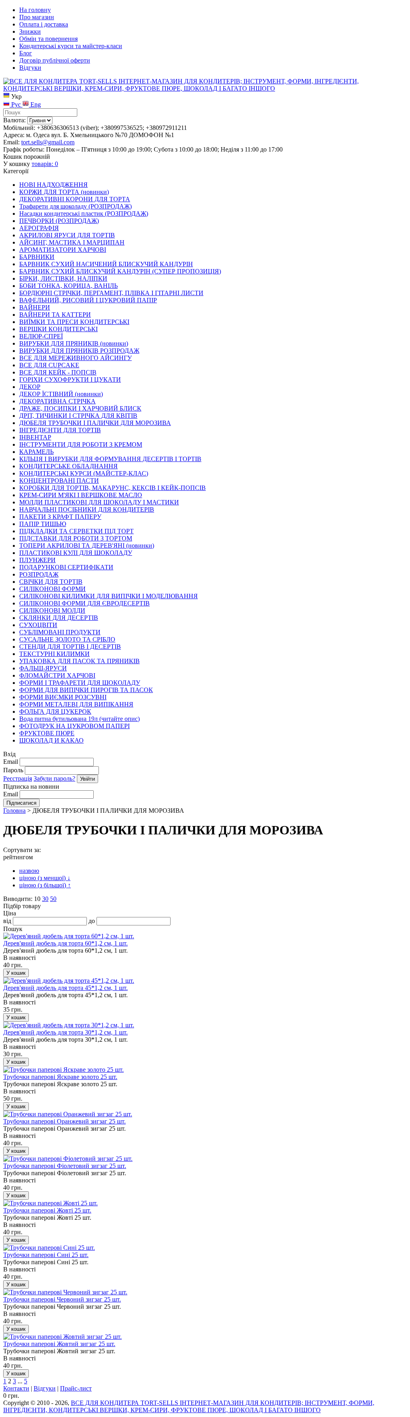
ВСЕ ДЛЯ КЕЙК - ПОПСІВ (57, 372)
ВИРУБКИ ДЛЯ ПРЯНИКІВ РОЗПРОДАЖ (79, 350)
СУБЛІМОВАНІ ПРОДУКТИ (59, 632)
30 (45, 898)
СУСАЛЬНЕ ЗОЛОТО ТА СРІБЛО (67, 639)
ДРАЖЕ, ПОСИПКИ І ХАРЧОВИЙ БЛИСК (80, 408)
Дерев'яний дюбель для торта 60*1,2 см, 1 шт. (65, 943)
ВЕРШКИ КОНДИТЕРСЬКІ (58, 329)
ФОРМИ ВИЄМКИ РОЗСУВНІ (63, 697)
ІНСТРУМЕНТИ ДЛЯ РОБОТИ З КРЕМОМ (80, 444)
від (7, 920)
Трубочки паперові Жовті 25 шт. (47, 1210)
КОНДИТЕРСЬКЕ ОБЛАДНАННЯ (68, 466)
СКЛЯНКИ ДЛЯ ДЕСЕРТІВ (58, 617)
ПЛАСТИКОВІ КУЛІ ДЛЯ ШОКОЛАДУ (75, 552)
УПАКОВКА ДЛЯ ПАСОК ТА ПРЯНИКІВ (79, 661)
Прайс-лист (76, 1388)
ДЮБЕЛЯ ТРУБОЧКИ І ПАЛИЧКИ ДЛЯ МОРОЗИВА (95, 422)
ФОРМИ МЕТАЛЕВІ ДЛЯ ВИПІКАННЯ (76, 704)
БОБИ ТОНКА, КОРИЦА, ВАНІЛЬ (68, 285)
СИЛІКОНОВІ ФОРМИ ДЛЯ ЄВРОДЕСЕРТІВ (84, 603)
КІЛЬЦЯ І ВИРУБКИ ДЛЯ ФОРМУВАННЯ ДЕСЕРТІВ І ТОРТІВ (110, 458)
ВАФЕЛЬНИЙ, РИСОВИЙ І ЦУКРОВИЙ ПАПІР (88, 300)
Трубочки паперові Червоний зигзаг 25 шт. (62, 1299)
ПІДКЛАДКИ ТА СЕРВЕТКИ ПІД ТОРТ (76, 531)
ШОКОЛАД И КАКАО (51, 740)
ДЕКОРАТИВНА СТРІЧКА (57, 401)
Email (10, 761)
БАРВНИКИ (36, 256)
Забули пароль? (54, 778)
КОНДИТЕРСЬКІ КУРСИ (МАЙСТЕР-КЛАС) (83, 473)
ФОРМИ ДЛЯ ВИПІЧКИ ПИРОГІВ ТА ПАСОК (86, 689)
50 (53, 898)
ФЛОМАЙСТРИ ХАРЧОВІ (57, 675)
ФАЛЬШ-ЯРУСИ (43, 668)
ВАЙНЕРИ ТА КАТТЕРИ (55, 314)
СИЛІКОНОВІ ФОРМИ (52, 588)
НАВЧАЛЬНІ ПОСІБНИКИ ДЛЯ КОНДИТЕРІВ (86, 509)
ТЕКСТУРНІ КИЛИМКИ (54, 653)
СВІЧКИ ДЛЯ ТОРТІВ (50, 581)
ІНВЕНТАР (35, 437)
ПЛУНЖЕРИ (37, 560)
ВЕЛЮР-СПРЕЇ (41, 336)
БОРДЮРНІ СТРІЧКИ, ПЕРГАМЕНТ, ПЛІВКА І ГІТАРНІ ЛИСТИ (111, 292)
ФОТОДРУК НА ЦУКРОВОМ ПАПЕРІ (74, 726)
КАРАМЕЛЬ (36, 451)
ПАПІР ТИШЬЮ (42, 523)
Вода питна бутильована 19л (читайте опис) (79, 718)
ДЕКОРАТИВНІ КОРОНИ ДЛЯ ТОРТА (74, 199)
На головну (35, 9)
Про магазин (36, 17)
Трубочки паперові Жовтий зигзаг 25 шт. (59, 1343)
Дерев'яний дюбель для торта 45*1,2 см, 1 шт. (65, 987)
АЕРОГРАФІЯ (39, 228)
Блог (25, 53)
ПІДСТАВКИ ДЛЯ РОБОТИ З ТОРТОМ (75, 538)
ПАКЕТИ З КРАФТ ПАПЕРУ (60, 516)
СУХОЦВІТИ (38, 624)
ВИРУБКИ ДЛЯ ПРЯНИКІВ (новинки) (73, 343)
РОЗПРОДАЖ (38, 574)
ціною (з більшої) (45, 885)
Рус (16, 104)
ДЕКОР (29, 386)
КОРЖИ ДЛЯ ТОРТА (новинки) (64, 191)
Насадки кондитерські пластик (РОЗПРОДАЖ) (83, 213)
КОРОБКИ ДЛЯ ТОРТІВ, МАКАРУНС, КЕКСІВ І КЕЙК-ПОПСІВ (112, 487)
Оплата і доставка (43, 24)
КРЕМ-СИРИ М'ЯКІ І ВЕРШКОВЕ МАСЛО (80, 495)
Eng (35, 104)
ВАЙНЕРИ (34, 307)
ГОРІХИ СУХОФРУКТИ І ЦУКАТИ (70, 379)
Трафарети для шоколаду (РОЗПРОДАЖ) (75, 206)
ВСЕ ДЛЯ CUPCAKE (49, 365)
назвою (29, 870)
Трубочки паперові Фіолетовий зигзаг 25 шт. (64, 1165)
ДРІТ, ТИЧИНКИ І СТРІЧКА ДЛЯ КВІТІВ (78, 415)
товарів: (45, 163)
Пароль (13, 770)
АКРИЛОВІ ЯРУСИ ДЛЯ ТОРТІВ (67, 235)
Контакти (16, 1388)
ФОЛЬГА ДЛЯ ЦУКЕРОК (55, 711)
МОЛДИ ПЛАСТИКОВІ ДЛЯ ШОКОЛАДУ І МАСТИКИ (99, 502)
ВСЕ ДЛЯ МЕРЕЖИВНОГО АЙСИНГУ (75, 357)
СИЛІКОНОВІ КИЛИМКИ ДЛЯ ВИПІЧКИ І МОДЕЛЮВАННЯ (108, 596)
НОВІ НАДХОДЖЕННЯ (53, 184)
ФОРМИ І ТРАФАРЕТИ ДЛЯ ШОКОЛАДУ (79, 682)
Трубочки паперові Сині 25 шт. (45, 1254)
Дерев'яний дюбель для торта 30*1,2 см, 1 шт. (65, 1032)
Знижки (30, 31)
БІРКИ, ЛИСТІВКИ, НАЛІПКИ (63, 278)
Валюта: (14, 120)
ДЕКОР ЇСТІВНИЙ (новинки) (61, 394)
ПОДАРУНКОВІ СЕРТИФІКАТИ (66, 567)
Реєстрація (17, 778)
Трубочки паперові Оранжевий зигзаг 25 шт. (64, 1121)
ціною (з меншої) (44, 877)
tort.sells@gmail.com (47, 142)
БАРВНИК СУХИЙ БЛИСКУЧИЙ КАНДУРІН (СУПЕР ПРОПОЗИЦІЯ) (120, 271)
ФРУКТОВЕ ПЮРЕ (46, 733)
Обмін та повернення (48, 38)
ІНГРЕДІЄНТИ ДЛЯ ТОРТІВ (60, 430)
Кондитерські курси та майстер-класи (70, 46)
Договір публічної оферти (54, 60)
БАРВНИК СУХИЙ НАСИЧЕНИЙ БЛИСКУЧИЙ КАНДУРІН (106, 264)
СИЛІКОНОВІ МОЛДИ (52, 610)
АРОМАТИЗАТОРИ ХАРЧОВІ (62, 249)
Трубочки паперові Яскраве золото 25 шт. (60, 1076)
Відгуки (30, 67)
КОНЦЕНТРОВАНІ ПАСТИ (59, 480)
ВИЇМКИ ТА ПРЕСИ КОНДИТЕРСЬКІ (74, 321)
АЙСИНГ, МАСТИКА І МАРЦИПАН (72, 242)
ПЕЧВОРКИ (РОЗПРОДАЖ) (59, 220)
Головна (14, 810)
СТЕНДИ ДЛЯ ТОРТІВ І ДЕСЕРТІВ (70, 646)
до (91, 920)
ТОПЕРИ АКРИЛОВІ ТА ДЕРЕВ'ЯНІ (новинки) (86, 545)
